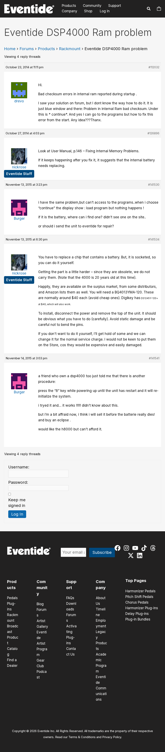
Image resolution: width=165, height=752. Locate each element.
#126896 (153, 133)
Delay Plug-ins (137, 614)
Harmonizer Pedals (140, 591)
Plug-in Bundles (137, 619)
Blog (40, 604)
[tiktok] (145, 548)
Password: (18, 482)
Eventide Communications (101, 688)
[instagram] (127, 548)
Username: (18, 467)
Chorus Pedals (136, 602)
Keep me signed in (17, 502)
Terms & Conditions (82, 737)
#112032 (153, 67)
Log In (105, 11)
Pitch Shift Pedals (139, 597)
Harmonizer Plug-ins (141, 608)
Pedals (12, 598)
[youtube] (136, 548)
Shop (88, 11)
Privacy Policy (111, 737)
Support (114, 5)
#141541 (154, 358)
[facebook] (118, 548)
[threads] (154, 548)
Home (9, 48)
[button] (149, 9)
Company (69, 11)
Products (69, 5)
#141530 (153, 184)
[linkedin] (140, 555)
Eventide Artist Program (42, 643)
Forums (27, 48)
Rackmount (69, 48)
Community (92, 5)
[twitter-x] (132, 555)
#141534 (153, 239)
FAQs (70, 598)
